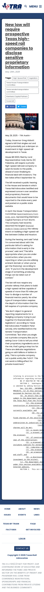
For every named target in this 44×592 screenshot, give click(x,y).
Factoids (11, 529)
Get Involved (33, 529)
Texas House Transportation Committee (17, 84)
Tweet (23, 106)
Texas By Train (11, 523)
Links (36, 514)
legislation (33, 78)
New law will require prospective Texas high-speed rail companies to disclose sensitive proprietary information (19, 46)
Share (11, 106)
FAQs (33, 523)
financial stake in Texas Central (19, 227)
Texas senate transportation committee (17, 90)
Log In (22, 538)
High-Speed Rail (19, 78)
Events (22, 514)
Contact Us (22, 548)
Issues (7, 514)
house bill (10, 101)
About (22, 508)
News (37, 508)
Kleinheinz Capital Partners (17, 96)
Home (7, 508)
